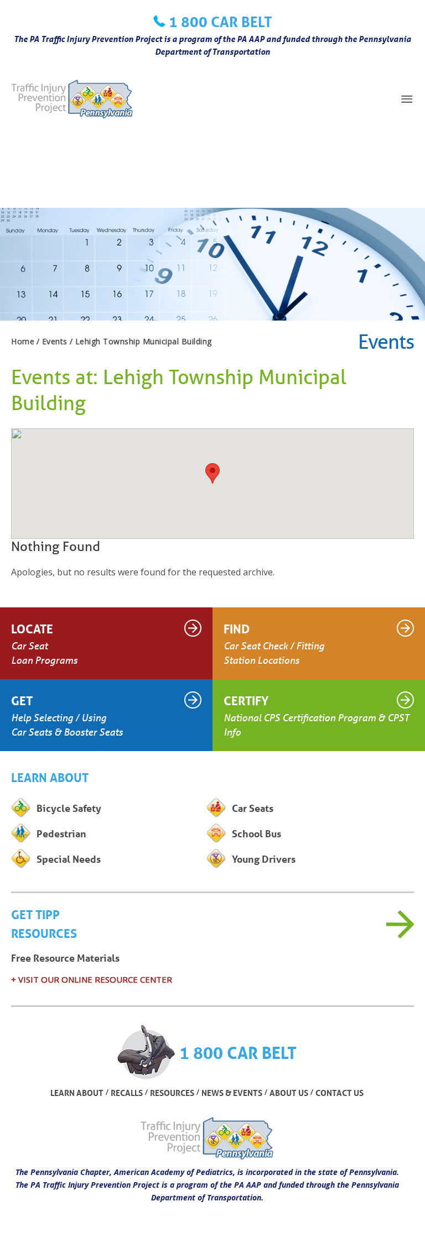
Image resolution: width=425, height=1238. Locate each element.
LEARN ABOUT (76, 1092)
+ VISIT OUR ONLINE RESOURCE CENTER (91, 979)
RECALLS (127, 1092)
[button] (212, 473)
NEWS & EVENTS (231, 1092)
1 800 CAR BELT (220, 21)
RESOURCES (172, 1092)
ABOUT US (288, 1092)
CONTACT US (339, 1092)
